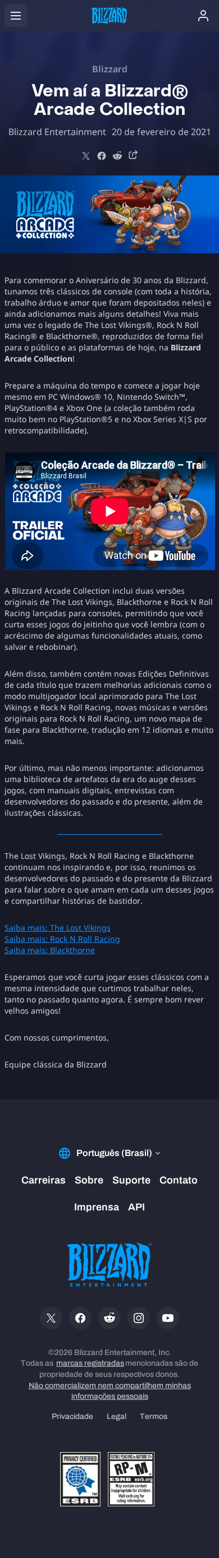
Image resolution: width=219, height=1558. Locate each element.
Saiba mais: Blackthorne (49, 950)
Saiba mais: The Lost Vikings (57, 927)
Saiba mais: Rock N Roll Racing (62, 938)
